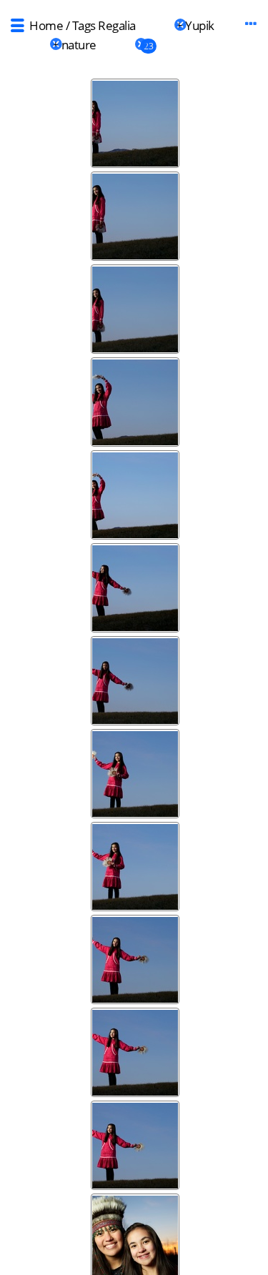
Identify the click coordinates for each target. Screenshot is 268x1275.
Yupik (199, 25)
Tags (84, 25)
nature (78, 44)
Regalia (117, 25)
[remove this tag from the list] (155, 25)
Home (46, 25)
